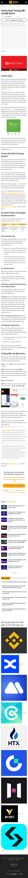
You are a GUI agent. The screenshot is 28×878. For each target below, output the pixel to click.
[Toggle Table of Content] (2, 54)
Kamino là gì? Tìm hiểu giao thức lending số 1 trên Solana (16, 512)
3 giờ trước (5, 595)
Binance (9, 89)
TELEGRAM (11, 492)
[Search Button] (26, 2)
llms (17, 864)
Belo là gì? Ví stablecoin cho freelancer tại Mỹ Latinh (15, 566)
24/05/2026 (10, 537)
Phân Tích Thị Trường (13, 858)
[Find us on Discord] (21, 874)
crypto (19, 184)
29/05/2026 (10, 523)
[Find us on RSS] (17, 874)
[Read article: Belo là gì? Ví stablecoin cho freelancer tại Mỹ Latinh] (4, 567)
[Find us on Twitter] (8, 874)
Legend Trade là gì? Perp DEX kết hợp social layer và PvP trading (17, 554)
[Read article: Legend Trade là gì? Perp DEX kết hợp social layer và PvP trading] (4, 555)
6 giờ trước (5, 612)
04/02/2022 (17, 16)
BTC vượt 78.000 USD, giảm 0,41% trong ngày (14, 582)
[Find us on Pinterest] (11, 874)
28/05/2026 (10, 531)
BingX (11, 477)
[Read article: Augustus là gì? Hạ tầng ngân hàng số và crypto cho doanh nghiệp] (4, 542)
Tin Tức (5, 858)
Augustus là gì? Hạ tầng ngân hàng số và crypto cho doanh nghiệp (17, 541)
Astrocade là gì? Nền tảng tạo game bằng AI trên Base (16, 547)
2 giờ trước (5, 589)
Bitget (15, 479)
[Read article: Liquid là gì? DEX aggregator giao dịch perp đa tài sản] (4, 561)
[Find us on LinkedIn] (10, 874)
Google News (13, 864)
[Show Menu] (2, 2)
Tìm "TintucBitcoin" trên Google (15, 20)
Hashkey (21, 479)
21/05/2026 (10, 543)
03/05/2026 (10, 569)
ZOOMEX (6, 477)
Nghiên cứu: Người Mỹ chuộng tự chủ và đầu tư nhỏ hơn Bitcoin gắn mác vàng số (13, 586)
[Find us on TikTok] (19, 874)
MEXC (22, 477)
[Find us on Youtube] (15, 874)
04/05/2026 (10, 562)
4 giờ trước (5, 600)
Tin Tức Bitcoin (7, 16)
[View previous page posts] (13, 616)
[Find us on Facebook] (6, 874)
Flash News (11, 860)
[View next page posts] (15, 616)
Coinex (9, 479)
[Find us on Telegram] (13, 874)
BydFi (14, 481)
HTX (5, 479)
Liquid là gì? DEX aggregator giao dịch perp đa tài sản (17, 560)
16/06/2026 (10, 508)
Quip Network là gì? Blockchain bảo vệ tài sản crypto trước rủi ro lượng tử (17, 528)
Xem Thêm (14, 572)
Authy (11, 109)
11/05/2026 (10, 550)
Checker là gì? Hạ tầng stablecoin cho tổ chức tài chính (17, 535)
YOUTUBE (5, 492)
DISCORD (22, 492)
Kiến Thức (21, 858)
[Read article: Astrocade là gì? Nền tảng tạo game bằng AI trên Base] (4, 548)
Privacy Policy (14, 866)
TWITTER (17, 492)
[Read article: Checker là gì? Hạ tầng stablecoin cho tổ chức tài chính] (4, 536)
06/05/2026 (10, 556)
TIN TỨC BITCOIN (12, 490)
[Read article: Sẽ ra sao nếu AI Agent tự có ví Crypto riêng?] (4, 507)
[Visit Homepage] (14, 2)
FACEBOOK (21, 490)
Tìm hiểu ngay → (9, 654)
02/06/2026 (10, 515)
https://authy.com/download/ (13, 426)
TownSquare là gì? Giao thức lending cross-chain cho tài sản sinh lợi (16, 520)
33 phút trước (5, 583)
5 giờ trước (5, 606)
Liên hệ (17, 860)
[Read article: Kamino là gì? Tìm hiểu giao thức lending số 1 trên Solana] (4, 513)
